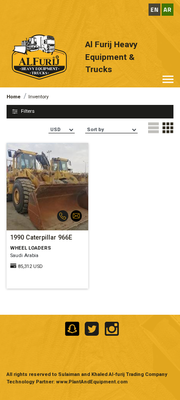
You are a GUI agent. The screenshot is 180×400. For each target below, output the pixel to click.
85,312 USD (30, 266)
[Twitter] (91, 328)
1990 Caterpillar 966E (41, 237)
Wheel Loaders (30, 248)
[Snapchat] (71, 328)
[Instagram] (110, 328)
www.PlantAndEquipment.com (92, 382)
